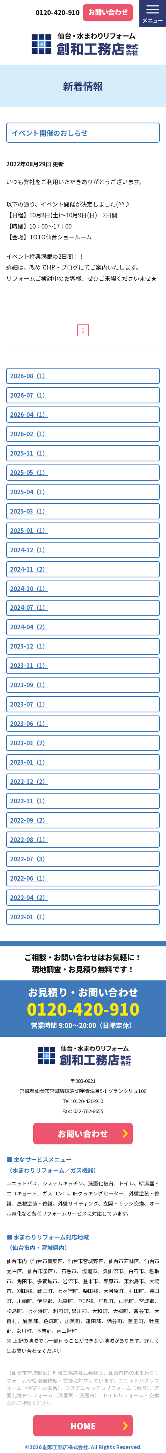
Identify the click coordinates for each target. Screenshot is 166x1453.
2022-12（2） (29, 781)
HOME (83, 1426)
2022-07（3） (29, 859)
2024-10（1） (29, 588)
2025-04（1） (29, 492)
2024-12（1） (29, 550)
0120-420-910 (58, 12)
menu (152, 13)
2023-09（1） (29, 685)
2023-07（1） (29, 704)
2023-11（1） (29, 665)
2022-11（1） (29, 801)
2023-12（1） (29, 646)
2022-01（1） (29, 917)
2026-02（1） (29, 434)
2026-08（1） (29, 376)
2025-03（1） (29, 511)
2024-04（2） (29, 627)
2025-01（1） (29, 530)
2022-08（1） (29, 839)
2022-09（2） (29, 820)
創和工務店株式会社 (65, 1447)
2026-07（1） (29, 395)
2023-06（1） (29, 723)
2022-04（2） (29, 897)
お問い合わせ (108, 12)
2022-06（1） (29, 878)
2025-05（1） (29, 472)
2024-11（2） (29, 569)
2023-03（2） (29, 743)
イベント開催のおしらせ (50, 133)
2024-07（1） (29, 607)
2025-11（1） (29, 453)
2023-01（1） (29, 762)
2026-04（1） (29, 414)
